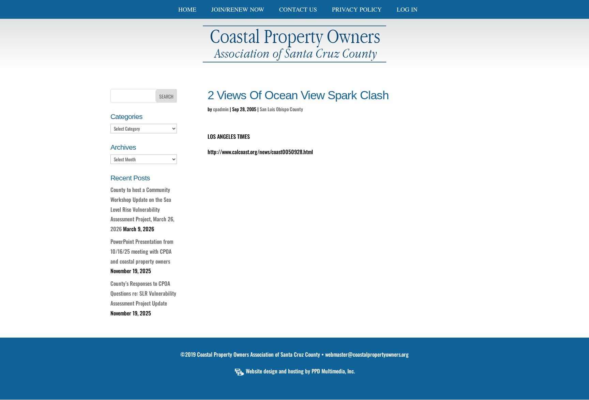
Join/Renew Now (237, 10)
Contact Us (298, 10)
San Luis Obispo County (281, 109)
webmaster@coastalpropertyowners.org (367, 354)
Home (187, 10)
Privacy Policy (357, 10)
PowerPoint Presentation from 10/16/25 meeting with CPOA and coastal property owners (141, 251)
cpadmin (221, 109)
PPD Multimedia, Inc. (333, 371)
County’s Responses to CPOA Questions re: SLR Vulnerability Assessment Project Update (143, 293)
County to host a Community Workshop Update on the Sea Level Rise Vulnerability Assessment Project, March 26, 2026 (142, 209)
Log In (407, 10)
